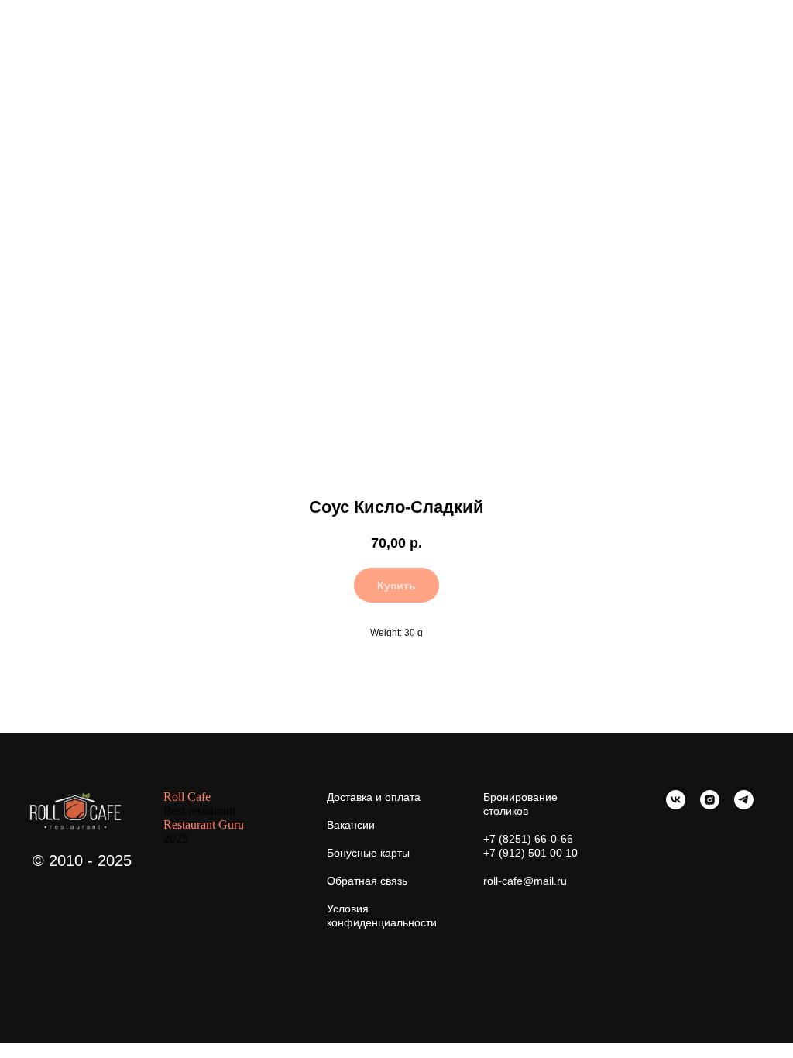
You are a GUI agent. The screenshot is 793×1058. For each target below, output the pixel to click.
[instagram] (709, 805)
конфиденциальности (382, 922)
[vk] (675, 805)
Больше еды (54, 22)
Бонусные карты (368, 853)
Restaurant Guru (203, 824)
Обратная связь (367, 880)
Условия (348, 908)
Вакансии (351, 825)
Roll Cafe (187, 796)
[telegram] (744, 805)
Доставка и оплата (374, 797)
